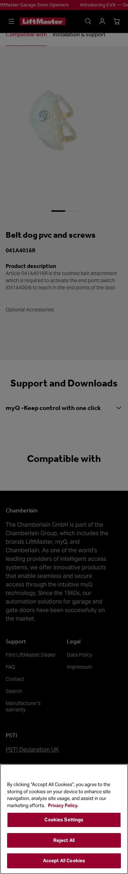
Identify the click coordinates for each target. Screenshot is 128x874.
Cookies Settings (63, 820)
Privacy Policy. (63, 805)
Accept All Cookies (64, 861)
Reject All (64, 840)
